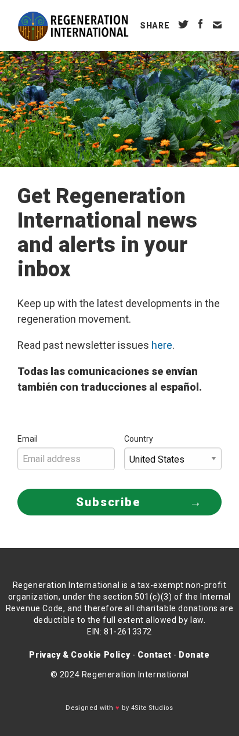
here (161, 345)
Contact (154, 654)
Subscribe (108, 502)
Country (138, 438)
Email (27, 438)
